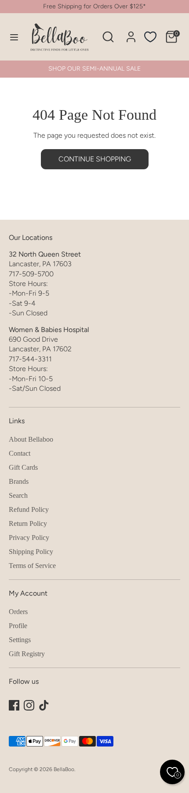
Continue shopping (94, 159)
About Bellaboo (31, 439)
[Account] (131, 33)
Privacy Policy (29, 537)
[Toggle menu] (10, 37)
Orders (18, 611)
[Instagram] (29, 705)
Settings (20, 639)
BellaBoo (64, 769)
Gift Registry (27, 653)
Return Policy (28, 523)
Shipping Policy (31, 551)
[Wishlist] (150, 37)
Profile (18, 625)
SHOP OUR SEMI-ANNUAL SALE (94, 68)
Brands (19, 481)
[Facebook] (14, 705)
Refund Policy (29, 509)
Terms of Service (32, 565)
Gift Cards (23, 467)
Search (18, 495)
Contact (19, 453)
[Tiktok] (44, 705)
